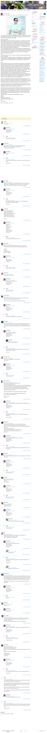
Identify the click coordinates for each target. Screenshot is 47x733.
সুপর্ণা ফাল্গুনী (6, 180)
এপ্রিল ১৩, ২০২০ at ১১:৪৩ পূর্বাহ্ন (8, 646)
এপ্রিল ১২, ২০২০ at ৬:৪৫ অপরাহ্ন (8, 144)
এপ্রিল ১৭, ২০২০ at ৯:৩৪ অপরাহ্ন (10, 348)
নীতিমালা (29, 10)
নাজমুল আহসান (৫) (41, 18)
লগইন (10, 713)
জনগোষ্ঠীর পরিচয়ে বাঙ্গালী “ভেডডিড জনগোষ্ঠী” (34, 40)
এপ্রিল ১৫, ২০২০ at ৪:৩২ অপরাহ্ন (12, 520)
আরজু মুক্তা (5, 477)
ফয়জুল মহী (5, 602)
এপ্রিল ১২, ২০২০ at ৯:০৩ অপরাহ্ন (8, 478)
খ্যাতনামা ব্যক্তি (9, 10)
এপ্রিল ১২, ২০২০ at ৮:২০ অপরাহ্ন (8, 423)
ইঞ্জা (4, 532)
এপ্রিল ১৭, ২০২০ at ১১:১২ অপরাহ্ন (10, 558)
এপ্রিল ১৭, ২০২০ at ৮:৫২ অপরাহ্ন (10, 137)
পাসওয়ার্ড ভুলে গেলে (34, 26)
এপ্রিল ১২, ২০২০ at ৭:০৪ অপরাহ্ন (8, 210)
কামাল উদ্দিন (6, 321)
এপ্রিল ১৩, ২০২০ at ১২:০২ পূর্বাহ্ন (8, 617)
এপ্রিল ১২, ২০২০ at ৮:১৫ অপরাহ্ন (8, 382)
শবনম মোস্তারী (6, 615)
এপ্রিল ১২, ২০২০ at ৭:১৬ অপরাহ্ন (8, 274)
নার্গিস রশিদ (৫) (41, 19)
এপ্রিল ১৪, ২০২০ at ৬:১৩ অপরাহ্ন (10, 587)
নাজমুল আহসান (44, 62)
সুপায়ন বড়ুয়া (6, 208)
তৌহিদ (7, 136)
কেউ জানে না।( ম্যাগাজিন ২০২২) (42, 44)
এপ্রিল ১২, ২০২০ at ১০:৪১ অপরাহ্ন (8, 604)
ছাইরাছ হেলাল (6, 143)
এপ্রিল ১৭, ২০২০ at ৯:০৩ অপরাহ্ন (10, 159)
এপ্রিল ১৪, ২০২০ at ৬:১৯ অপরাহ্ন (10, 280)
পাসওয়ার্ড (33, 17)
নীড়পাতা (2, 10)
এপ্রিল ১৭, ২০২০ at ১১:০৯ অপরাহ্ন (10, 446)
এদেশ (5, 10)
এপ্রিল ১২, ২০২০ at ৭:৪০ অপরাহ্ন (8, 322)
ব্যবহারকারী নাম (34, 13)
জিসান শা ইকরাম (6, 380)
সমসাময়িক (18, 10)
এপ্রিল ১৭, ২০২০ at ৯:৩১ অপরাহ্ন (10, 267)
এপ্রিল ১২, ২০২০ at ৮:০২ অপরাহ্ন (8, 358)
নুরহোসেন (5, 121)
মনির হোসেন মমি (6, 356)
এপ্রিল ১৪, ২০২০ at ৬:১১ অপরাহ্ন (10, 660)
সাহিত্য (21, 10)
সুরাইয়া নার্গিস (6, 644)
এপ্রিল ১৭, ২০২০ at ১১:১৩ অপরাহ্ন (10, 637)
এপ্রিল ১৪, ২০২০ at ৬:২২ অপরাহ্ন (10, 190)
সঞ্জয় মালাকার (6, 502)
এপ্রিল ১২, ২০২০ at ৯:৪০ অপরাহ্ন (8, 534)
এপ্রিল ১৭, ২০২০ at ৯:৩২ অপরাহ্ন (10, 315)
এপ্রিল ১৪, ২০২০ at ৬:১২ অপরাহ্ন (10, 610)
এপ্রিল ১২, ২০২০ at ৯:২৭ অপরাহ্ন (8, 503)
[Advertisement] (16, 110)
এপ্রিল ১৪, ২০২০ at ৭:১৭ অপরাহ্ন (12, 341)
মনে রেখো (33, 20)
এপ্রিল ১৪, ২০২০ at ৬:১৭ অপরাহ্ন (10, 365)
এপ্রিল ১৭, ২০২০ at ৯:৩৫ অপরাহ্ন (10, 413)
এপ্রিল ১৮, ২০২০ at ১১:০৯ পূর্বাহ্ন (12, 551)
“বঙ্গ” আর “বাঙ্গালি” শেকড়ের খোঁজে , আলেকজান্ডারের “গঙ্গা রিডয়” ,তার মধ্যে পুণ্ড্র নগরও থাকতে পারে (42, 72)
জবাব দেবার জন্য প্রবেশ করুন (27, 125)
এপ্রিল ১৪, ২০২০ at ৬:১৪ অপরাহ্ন (10, 542)
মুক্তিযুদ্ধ (15, 10)
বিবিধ (12, 10)
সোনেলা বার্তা (24, 10)
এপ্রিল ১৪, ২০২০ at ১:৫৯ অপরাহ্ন (8, 679)
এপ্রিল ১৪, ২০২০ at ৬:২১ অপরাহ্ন (10, 223)
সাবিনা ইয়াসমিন (6, 573)
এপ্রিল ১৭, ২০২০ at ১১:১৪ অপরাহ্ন (10, 670)
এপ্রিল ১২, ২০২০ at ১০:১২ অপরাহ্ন (8, 575)
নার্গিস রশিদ (43, 65)
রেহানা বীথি (6, 453)
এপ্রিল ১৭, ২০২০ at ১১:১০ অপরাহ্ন (10, 471)
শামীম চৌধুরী (8, 127)
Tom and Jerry (42, 34)
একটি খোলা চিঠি (6, 13)
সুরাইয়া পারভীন (6, 295)
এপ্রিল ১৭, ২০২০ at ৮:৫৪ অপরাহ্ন (8, 703)
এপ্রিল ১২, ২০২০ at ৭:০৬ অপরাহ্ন (8, 244)
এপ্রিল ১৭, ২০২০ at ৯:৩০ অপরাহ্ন (10, 200)
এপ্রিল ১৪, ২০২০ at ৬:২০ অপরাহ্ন (10, 257)
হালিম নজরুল (6, 272)
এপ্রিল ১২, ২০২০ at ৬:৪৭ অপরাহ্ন (8, 182)
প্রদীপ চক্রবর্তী (6, 243)
